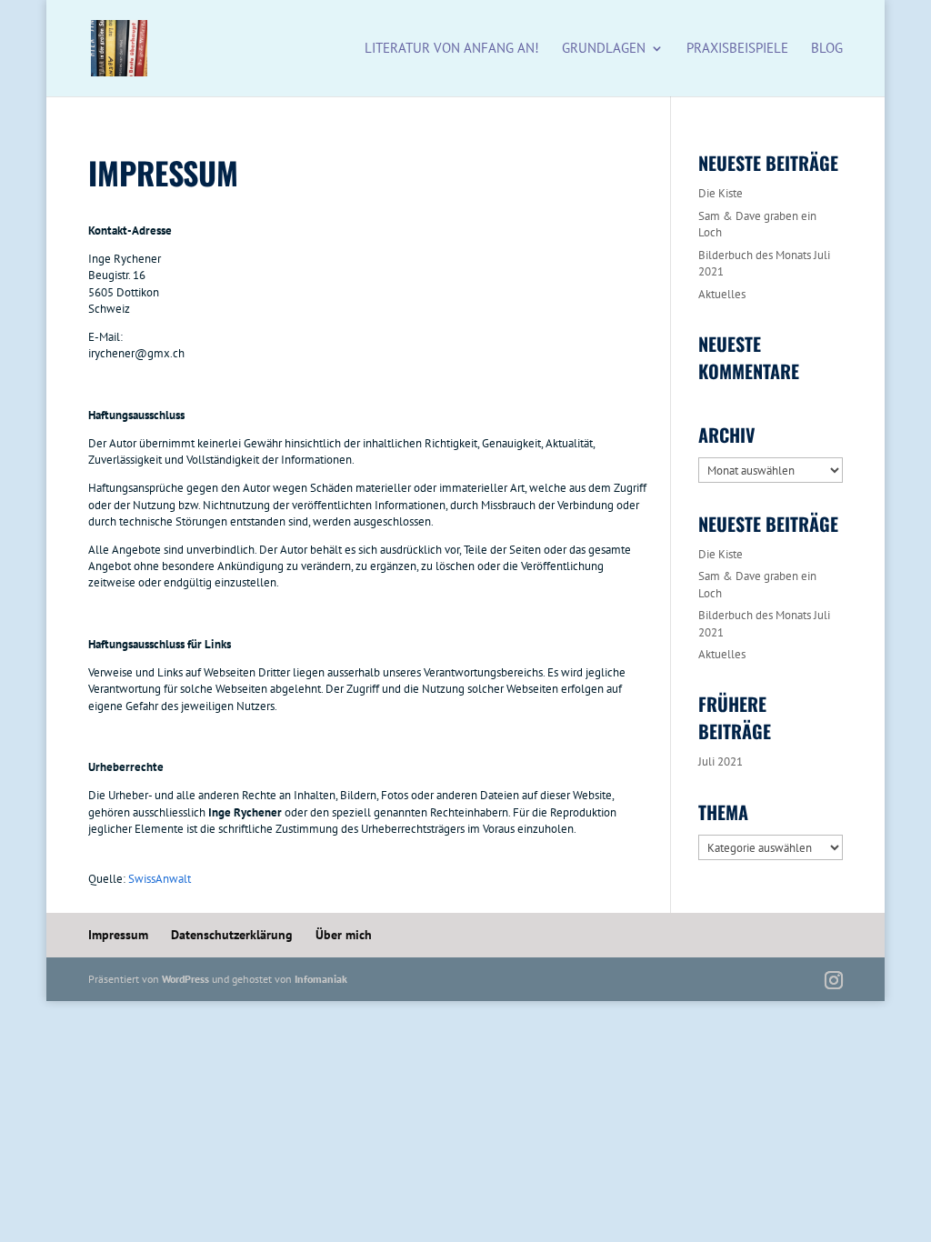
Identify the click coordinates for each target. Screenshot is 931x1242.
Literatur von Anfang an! (452, 49)
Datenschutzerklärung (232, 934)
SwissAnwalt (159, 878)
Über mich (343, 934)
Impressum (118, 934)
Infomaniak (321, 979)
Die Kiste (720, 193)
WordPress (185, 979)
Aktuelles (722, 294)
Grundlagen (604, 49)
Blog (827, 49)
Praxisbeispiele (737, 49)
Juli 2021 (720, 761)
